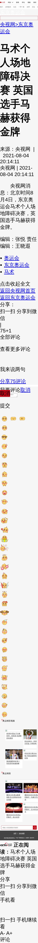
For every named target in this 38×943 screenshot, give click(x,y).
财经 (34, 2)
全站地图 (22, 833)
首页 (3, 2)
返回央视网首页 (17, 291)
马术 (9, 272)
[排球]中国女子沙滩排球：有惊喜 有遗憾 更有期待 (13, 736)
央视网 (7, 24)
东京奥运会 (12, 12)
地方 (1, 7)
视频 (29, 2)
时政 (9, 2)
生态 (14, 7)
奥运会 (11, 258)
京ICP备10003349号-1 (9, 837)
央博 (28, 7)
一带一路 (21, 7)
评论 (23, 2)
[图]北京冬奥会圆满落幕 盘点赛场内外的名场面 (13, 797)
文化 (33, 7)
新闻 (17, 2)
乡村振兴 (8, 7)
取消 (25, 390)
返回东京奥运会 (17, 297)
